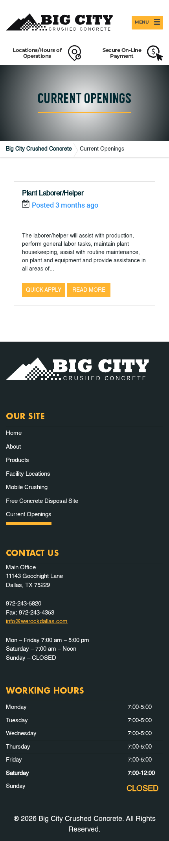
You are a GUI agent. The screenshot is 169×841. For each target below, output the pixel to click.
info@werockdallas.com (37, 621)
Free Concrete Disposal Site (42, 501)
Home (14, 433)
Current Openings (28, 514)
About (13, 447)
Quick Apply (43, 290)
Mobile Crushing (27, 487)
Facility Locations (28, 474)
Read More (88, 290)
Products (17, 460)
